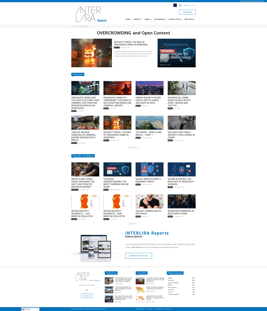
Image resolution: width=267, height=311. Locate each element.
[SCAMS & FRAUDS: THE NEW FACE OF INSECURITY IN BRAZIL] (182, 169)
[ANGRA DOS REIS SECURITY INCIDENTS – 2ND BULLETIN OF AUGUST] (140, 298)
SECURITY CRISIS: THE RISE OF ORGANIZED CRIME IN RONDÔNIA (131, 43)
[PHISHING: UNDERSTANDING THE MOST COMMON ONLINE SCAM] (177, 53)
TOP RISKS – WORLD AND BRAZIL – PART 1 (149, 133)
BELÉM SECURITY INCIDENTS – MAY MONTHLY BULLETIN (114, 214)
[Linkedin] (180, 5)
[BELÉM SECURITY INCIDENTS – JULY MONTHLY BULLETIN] (85, 201)
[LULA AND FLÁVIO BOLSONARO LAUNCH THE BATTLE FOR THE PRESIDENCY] (140, 280)
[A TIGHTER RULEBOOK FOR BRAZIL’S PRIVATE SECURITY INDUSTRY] (109, 289)
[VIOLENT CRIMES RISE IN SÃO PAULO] (150, 201)
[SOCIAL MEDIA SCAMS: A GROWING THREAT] (150, 169)
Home (72, 26)
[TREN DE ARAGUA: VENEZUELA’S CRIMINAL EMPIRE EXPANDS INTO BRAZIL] (85, 123)
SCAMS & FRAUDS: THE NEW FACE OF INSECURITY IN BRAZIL (181, 182)
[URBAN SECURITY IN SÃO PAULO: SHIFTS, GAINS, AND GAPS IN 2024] (150, 88)
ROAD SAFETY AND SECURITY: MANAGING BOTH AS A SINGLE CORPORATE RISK (124, 297)
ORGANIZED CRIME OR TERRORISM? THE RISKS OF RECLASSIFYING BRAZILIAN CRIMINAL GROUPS (117, 101)
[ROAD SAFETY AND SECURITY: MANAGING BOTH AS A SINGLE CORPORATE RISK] (109, 298)
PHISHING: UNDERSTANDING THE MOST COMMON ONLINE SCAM (116, 183)
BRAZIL (162, 47)
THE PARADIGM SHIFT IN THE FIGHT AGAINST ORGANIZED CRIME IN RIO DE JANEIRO (123, 279)
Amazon (117, 47)
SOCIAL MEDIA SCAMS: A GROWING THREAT (148, 180)
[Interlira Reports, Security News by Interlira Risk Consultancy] (91, 14)
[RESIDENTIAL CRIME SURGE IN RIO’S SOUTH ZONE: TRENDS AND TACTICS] (182, 88)
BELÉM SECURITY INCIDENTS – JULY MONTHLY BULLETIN (82, 214)
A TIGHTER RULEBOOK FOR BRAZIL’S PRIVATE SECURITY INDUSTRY (123, 288)
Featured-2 (75, 189)
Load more (133, 147)
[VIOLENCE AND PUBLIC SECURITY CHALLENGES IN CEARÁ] (182, 123)
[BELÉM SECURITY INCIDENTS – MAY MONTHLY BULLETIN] (117, 201)
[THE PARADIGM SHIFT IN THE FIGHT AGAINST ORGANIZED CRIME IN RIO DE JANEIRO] (109, 280)
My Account (187, 5)
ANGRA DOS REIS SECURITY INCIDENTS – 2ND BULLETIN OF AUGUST (155, 297)
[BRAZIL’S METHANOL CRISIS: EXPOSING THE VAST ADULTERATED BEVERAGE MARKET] (85, 169)
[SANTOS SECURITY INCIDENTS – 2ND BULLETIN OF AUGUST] (140, 289)
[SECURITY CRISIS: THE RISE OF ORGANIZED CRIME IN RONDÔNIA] (91, 53)
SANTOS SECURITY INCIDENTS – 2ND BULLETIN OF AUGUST (155, 288)
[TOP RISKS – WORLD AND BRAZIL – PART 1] (150, 123)
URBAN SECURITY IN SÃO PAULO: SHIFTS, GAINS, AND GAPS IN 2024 (148, 100)
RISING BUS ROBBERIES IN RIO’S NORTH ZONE (181, 212)
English (28, 309)
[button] (175, 5)
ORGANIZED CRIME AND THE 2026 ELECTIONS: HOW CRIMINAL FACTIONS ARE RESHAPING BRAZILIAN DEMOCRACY (85, 102)
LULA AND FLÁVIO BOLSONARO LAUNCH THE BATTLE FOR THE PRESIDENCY (155, 279)
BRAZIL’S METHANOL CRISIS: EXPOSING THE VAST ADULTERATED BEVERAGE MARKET (82, 183)
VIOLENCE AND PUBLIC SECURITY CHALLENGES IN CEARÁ (181, 135)
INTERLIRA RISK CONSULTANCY (253, 1)
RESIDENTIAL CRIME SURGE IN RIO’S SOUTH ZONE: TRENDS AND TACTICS (179, 101)
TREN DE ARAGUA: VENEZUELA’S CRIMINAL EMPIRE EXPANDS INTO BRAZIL (83, 136)
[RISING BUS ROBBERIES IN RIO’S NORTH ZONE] (182, 201)
